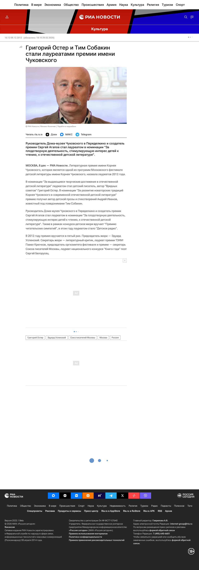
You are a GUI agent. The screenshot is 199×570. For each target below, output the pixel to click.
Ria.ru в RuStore (131, 511)
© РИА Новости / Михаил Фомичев (41, 126)
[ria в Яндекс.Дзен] (65, 495)
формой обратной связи (162, 530)
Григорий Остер (35, 337)
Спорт (81, 505)
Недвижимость (118, 505)
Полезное (179, 505)
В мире (52, 505)
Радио (154, 505)
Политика (12, 505)
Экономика (40, 505)
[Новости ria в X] (122, 495)
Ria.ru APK (149, 511)
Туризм (144, 505)
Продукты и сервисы (69, 511)
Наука (91, 505)
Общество (25, 505)
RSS (160, 511)
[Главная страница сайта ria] (99, 17)
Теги (189, 505)
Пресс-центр (91, 511)
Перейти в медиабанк (66, 126)
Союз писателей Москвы (82, 337)
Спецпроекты (34, 511)
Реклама (50, 511)
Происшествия (67, 505)
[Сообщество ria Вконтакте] (76, 495)
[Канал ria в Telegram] (111, 495)
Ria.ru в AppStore (110, 511)
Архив (168, 511)
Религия (133, 505)
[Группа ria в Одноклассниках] (88, 495)
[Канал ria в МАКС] (53, 495)
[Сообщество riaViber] (145, 495)
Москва (103, 337)
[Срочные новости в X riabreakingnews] (134, 495)
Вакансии (10, 527)
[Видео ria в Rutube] (99, 495)
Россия (115, 337)
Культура (102, 505)
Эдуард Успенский (57, 337)
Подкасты (166, 505)
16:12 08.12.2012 (13, 37)
